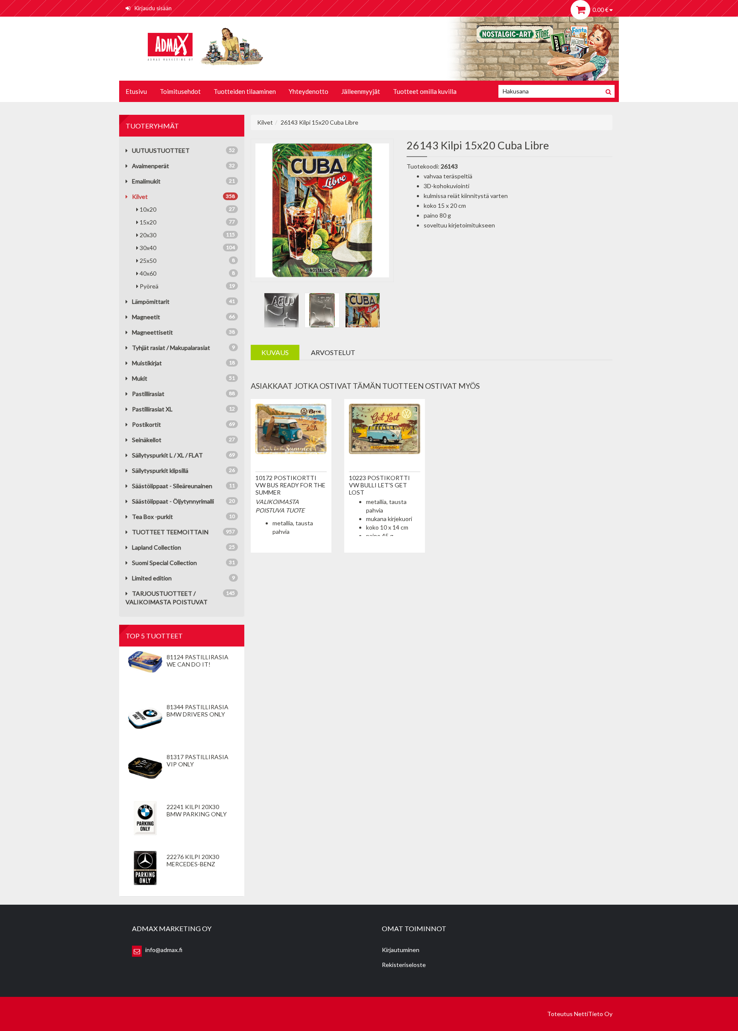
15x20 (187, 222)
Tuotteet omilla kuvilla (425, 91)
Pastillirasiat (148, 393)
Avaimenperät (150, 165)
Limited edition (152, 578)
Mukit (139, 378)
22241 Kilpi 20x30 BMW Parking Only (197, 810)
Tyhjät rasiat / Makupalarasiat (171, 347)
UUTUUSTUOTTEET (161, 150)
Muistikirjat (147, 363)
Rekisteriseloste (404, 964)
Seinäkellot (146, 439)
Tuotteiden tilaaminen (245, 91)
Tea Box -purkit (152, 516)
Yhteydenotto (308, 91)
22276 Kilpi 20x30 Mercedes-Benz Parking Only (193, 864)
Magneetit (146, 316)
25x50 (187, 260)
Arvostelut (333, 352)
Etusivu (136, 91)
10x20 (187, 209)
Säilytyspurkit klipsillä (160, 470)
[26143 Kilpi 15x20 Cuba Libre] (322, 209)
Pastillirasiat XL (152, 409)
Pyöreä (187, 286)
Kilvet (140, 196)
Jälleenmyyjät (360, 91)
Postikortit (146, 424)
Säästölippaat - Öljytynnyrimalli (173, 501)
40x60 (187, 273)
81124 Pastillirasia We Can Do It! (197, 660)
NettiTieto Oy (593, 1013)
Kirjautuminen (400, 949)
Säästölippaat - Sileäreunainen (172, 485)
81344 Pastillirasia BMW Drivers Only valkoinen (197, 714)
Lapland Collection (156, 547)
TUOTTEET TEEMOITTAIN (170, 532)
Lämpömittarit (151, 301)
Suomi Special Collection (164, 562)
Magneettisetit (152, 332)
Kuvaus (275, 352)
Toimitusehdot (180, 91)
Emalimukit (146, 181)
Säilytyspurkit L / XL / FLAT (167, 455)
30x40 (187, 247)
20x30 (187, 235)
